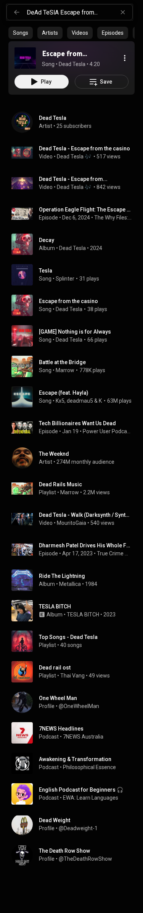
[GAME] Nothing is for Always (75, 332)
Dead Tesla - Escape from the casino (84, 148)
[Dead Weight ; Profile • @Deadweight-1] (74, 824)
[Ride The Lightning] (74, 580)
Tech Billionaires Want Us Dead (77, 423)
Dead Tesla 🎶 (74, 156)
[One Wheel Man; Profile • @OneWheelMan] (74, 702)
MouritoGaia (71, 523)
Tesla (45, 271)
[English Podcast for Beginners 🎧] (74, 794)
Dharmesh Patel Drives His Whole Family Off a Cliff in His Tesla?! (85, 545)
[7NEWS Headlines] (74, 733)
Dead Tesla (69, 340)
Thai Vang (72, 676)
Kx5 (60, 401)
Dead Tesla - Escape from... (73, 179)
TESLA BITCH (83, 614)
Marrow (65, 370)
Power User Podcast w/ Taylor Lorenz (107, 431)
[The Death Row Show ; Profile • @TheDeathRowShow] (74, 855)
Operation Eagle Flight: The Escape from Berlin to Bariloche (85, 209)
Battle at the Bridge (62, 362)
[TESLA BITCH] (74, 610)
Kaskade (101, 401)
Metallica (70, 584)
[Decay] (74, 244)
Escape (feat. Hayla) (63, 393)
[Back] (17, 12)
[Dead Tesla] (74, 122)
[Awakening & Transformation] (74, 763)
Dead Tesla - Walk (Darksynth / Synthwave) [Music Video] (85, 515)
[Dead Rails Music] (74, 488)
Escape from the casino (68, 301)
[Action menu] (125, 58)
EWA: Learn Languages (90, 798)
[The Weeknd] (74, 458)
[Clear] (123, 12)
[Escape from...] (25, 58)
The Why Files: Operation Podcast (113, 218)
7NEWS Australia (83, 737)
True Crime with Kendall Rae (114, 553)
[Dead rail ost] (74, 672)
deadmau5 (80, 401)
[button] (25, 58)
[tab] (20, 33)
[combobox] (79, 12)
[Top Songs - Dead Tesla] (74, 641)
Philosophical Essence (89, 767)
